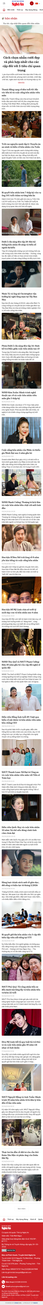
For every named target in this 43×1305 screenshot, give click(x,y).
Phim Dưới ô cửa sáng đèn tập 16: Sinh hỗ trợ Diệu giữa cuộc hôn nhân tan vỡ (21, 347)
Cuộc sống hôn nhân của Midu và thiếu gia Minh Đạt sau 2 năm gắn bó (21, 451)
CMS (17, 1303)
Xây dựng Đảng (31, 10)
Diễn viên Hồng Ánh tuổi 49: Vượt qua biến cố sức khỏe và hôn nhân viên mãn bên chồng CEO (21, 720)
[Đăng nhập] (32, 3)
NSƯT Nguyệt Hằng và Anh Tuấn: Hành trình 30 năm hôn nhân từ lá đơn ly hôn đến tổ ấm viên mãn (21, 1100)
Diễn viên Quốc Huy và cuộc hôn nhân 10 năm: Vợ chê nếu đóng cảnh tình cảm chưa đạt (21, 830)
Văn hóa (21, 83)
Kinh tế (33, 1219)
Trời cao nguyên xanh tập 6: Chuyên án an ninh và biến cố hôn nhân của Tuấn (21, 145)
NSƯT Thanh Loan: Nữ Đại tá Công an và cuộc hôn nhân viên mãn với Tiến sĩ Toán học (21, 775)
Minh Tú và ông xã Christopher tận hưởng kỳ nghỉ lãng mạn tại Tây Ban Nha (19, 296)
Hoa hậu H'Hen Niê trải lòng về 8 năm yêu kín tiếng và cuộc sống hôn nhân (20, 559)
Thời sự (20, 10)
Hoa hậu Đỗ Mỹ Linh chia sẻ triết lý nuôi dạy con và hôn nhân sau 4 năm (20, 611)
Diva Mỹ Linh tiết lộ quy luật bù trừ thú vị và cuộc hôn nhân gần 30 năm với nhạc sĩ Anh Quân (21, 1045)
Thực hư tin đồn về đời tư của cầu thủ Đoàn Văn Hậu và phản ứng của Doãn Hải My (20, 1155)
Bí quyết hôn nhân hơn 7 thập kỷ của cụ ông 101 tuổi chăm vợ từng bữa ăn (21, 194)
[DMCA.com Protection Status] (21, 1250)
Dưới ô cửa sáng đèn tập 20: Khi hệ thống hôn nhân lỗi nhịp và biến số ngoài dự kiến (19, 244)
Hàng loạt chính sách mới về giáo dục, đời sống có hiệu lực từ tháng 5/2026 (20, 884)
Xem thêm (21, 1209)
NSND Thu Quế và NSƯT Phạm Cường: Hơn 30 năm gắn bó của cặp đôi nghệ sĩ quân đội (21, 664)
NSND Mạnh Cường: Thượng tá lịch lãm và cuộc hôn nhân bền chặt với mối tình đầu (21, 505)
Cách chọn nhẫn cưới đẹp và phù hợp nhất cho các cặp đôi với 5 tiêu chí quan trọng (21, 63)
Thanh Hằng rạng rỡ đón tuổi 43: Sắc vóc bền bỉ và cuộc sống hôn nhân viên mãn (21, 92)
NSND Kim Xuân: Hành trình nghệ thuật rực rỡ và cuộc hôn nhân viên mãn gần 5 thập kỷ (19, 395)
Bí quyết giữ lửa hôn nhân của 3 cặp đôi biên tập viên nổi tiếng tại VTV (21, 936)
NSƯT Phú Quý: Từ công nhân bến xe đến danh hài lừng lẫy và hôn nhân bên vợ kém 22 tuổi (21, 989)
